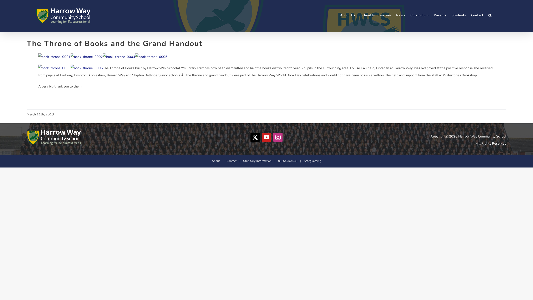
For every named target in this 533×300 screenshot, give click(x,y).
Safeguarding (312, 161)
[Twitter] (255, 137)
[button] (490, 15)
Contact (232, 161)
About (216, 161)
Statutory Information (257, 161)
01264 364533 (287, 161)
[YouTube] (266, 137)
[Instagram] (278, 137)
